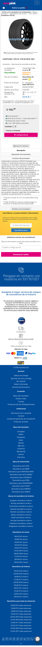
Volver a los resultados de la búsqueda (16, 12)
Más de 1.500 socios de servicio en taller (21, 339)
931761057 (31, 279)
